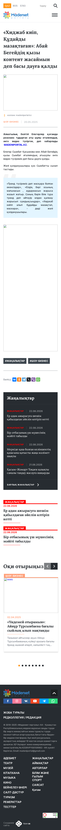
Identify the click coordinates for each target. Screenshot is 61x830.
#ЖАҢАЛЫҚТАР (15, 360)
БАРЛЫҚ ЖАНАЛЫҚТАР (20, 484)
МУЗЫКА (9, 777)
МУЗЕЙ (8, 768)
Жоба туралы (13, 712)
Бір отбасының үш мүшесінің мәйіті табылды (26, 434)
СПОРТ (37, 780)
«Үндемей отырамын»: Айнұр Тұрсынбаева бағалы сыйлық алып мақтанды (30, 626)
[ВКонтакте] (14, 379)
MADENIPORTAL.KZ (15, 144)
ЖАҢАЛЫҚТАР (42, 758)
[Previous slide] (47, 566)
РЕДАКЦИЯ (33, 717)
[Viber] (33, 379)
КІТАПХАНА (11, 773)
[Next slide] (54, 566)
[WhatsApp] (38, 379)
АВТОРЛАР (39, 768)
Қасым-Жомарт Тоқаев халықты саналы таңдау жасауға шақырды (28, 471)
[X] (29, 379)
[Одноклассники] (19, 379)
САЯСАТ (38, 785)
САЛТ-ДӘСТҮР (13, 792)
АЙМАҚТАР (40, 763)
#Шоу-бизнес (39, 360)
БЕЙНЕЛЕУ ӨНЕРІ (15, 787)
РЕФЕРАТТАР (12, 802)
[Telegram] (24, 379)
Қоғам (36, 789)
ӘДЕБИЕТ (9, 758)
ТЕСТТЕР (9, 807)
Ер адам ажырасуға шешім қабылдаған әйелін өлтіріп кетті (28, 417)
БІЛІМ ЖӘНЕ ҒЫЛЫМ (40, 774)
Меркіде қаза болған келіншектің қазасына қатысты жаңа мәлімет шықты (29, 453)
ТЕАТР (7, 763)
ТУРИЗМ (9, 797)
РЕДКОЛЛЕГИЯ (13, 717)
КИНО (7, 782)
